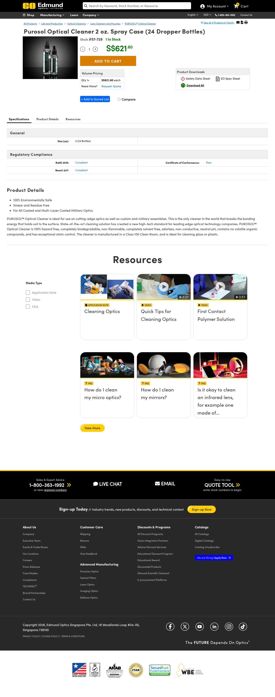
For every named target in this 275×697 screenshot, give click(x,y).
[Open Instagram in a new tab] (229, 628)
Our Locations (31, 553)
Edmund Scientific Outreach (153, 573)
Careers (27, 560)
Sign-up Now (201, 509)
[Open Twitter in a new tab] (185, 628)
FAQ (35, 306)
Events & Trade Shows (35, 547)
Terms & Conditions (73, 636)
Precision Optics (89, 571)
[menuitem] (33, 14)
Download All (195, 85)
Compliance (30, 579)
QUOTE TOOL (219, 484)
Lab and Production (52, 23)
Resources (73, 119)
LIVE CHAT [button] (110, 484)
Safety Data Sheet (197, 78)
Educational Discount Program (155, 553)
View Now (107, 323)
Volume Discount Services (152, 547)
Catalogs (202, 534)
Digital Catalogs (204, 540)
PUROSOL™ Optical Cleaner (140, 23)
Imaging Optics (89, 590)
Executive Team (31, 540)
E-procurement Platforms (152, 579)
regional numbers (55, 490)
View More (92, 428)
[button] (228, 15)
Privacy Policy (31, 636)
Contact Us (246, 14)
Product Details (47, 119)
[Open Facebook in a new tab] (170, 628)
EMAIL (168, 483)
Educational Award (149, 560)
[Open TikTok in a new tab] (243, 628)
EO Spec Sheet (230, 78)
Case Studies (30, 573)
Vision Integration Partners (153, 540)
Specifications (19, 119)
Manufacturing (51, 15)
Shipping (85, 534)
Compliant (81, 162)
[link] (243, 3)
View (208, 162)
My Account (216, 6)
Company (90, 15)
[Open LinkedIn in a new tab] (214, 628)
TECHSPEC (30, 586)
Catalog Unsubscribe (207, 547)
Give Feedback (88, 553)
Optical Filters (88, 577)
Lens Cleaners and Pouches (105, 23)
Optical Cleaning (76, 23)
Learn (74, 15)
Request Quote (111, 86)
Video (36, 299)
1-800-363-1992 (226, 14)
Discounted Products (149, 566)
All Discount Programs (150, 534)
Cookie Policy (50, 636)
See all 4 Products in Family (219, 22)
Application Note (44, 292)
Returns (84, 540)
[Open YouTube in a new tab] (200, 628)
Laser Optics (87, 584)
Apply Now (212, 557)
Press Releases (31, 566)
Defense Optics (89, 597)
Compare (128, 99)
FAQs (83, 547)
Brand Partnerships (34, 592)
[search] (137, 5)
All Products (30, 23)
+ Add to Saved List (95, 99)
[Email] (238, 22)
